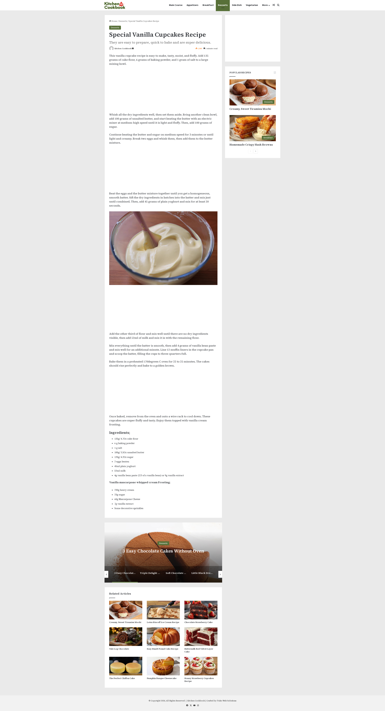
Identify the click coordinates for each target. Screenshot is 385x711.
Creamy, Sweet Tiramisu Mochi (125, 622)
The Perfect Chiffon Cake (122, 678)
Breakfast (208, 5)
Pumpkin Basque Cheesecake (161, 678)
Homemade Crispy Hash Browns (251, 144)
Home (114, 21)
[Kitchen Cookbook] (115, 5)
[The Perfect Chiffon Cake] (125, 666)
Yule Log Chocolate (119, 648)
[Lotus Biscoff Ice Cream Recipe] (163, 610)
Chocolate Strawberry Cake (198, 622)
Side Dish (237, 5)
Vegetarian (252, 5)
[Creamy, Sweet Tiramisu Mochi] (125, 610)
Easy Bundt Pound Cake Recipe (162, 648)
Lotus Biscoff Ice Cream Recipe (163, 622)
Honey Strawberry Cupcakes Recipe (199, 680)
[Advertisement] (163, 91)
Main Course (175, 5)
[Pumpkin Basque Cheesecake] (163, 666)
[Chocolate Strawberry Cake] (200, 610)
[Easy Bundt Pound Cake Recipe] (163, 636)
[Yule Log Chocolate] (125, 636)
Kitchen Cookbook (123, 48)
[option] (163, 552)
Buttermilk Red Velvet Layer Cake (198, 650)
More (265, 5)
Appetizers (192, 5)
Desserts (223, 5)
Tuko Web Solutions (226, 700)
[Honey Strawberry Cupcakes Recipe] (200, 666)
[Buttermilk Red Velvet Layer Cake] (200, 636)
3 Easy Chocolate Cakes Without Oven (163, 551)
